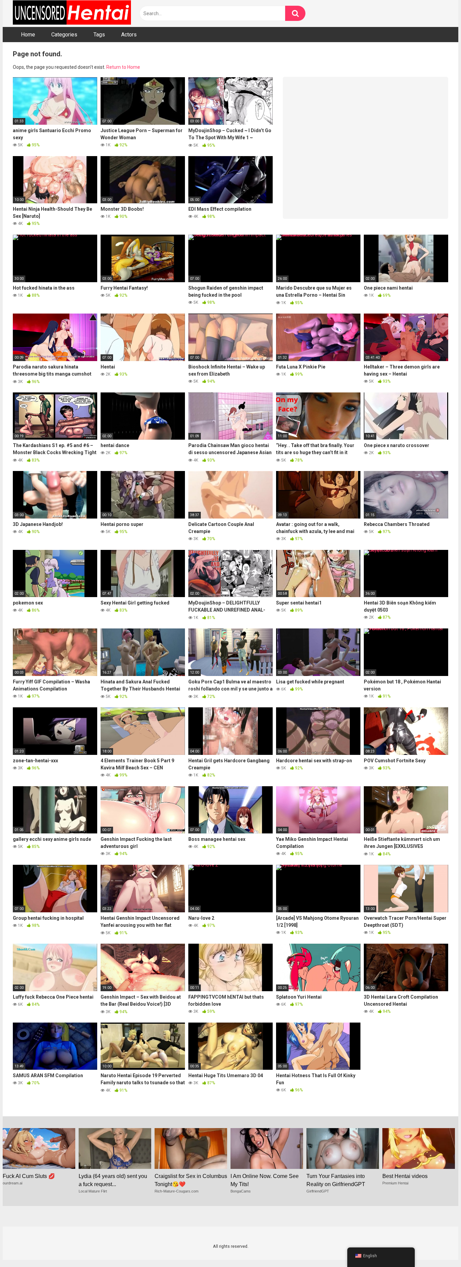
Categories (64, 34)
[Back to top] (438, 1247)
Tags (99, 34)
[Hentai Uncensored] (72, 13)
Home (28, 34)
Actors (129, 34)
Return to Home (123, 67)
